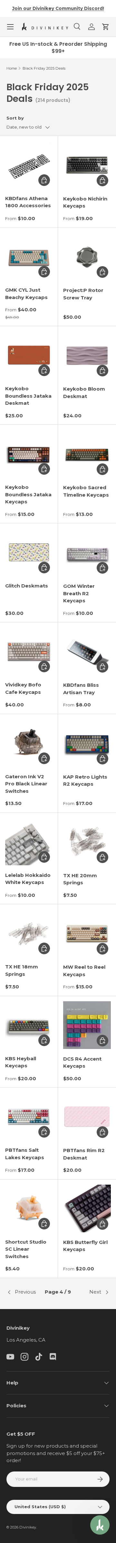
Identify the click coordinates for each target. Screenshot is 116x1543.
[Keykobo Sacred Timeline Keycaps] (87, 454)
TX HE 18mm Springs (21, 970)
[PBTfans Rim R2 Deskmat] (87, 1116)
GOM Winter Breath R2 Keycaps (79, 593)
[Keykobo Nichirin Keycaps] (87, 165)
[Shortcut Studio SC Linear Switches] (29, 1208)
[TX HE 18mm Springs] (29, 933)
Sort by (15, 118)
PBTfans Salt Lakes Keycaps (24, 1153)
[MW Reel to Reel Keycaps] (87, 933)
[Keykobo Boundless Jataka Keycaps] (29, 453)
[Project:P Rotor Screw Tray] (87, 256)
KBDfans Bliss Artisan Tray (81, 688)
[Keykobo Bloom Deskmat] (87, 355)
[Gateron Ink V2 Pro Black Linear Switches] (29, 743)
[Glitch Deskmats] (29, 552)
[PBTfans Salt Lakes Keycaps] (29, 1116)
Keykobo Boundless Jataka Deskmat (28, 395)
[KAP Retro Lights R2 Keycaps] (87, 743)
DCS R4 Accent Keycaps (82, 1062)
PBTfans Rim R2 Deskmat (84, 1154)
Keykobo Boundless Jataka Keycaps (28, 494)
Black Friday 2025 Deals (44, 68)
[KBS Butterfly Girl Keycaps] (87, 1208)
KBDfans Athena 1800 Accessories (28, 202)
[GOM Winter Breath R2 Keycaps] (87, 552)
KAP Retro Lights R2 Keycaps (85, 780)
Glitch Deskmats (26, 586)
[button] (106, 27)
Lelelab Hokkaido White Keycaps (28, 879)
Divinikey (27, 1527)
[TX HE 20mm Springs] (87, 842)
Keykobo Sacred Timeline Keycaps (86, 491)
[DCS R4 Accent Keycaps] (87, 1025)
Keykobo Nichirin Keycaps (85, 202)
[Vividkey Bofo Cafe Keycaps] (29, 651)
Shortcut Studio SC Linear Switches (25, 1249)
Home (11, 68)
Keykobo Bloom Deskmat (84, 392)
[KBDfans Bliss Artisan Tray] (87, 651)
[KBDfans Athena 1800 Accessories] (29, 165)
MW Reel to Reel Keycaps (84, 970)
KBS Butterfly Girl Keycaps (85, 1246)
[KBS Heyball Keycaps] (29, 1025)
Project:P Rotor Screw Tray (83, 294)
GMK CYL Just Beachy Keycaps (26, 293)
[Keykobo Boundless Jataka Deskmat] (29, 355)
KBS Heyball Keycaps (20, 1062)
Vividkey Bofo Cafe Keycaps (23, 688)
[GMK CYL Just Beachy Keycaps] (29, 256)
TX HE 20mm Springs (80, 879)
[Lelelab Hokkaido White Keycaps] (29, 841)
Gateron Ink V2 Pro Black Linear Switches (26, 783)
